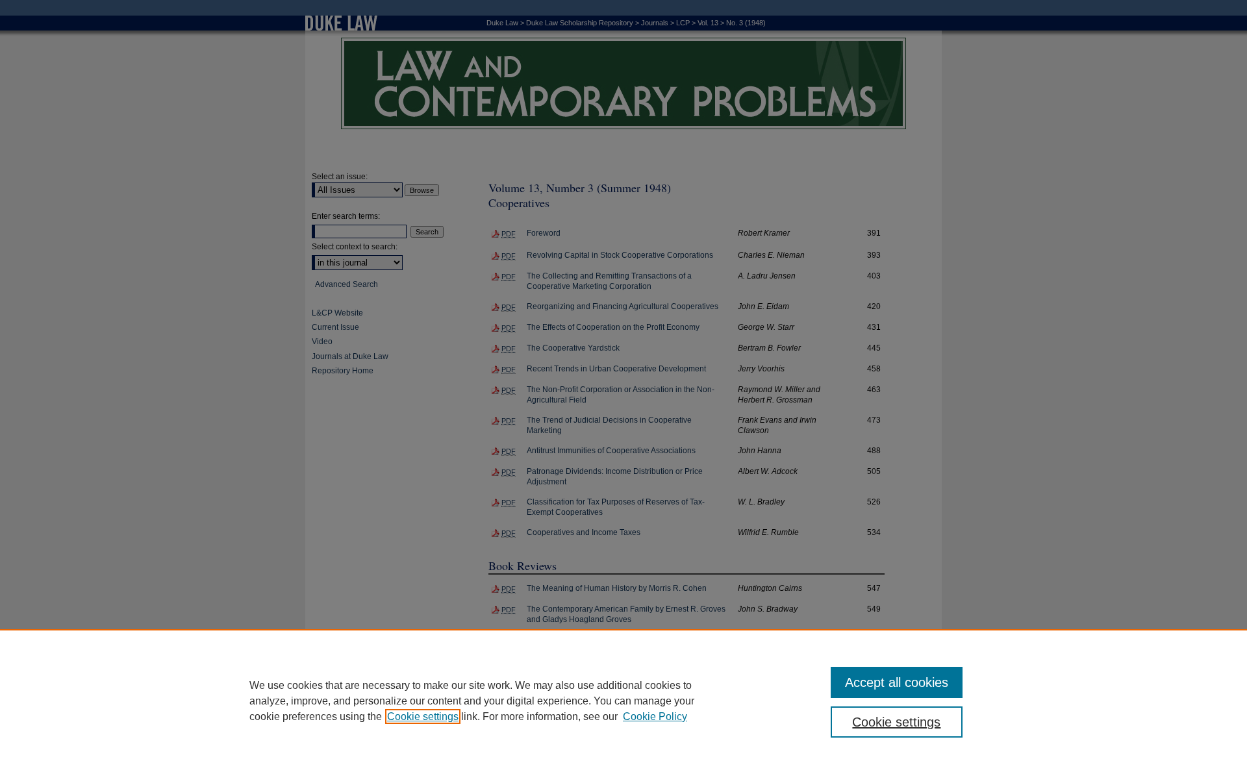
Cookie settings (423, 716)
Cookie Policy (655, 716)
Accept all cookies (896, 682)
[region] (623, 700)
